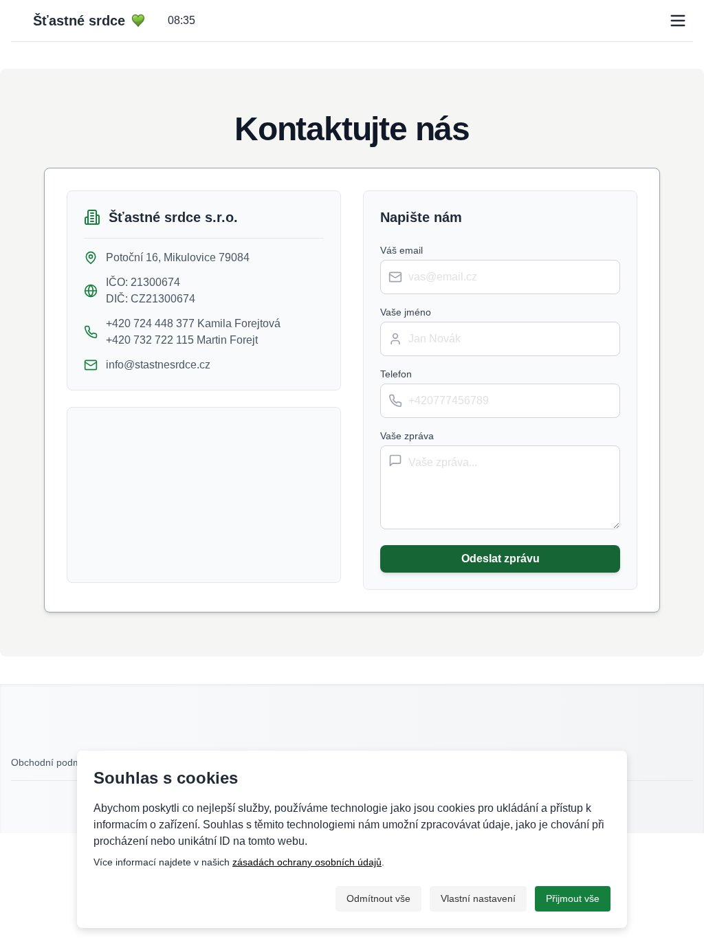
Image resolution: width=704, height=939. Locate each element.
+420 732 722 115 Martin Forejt (182, 340)
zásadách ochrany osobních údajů (307, 862)
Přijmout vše (573, 898)
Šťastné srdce (79, 20)
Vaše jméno (405, 312)
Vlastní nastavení (478, 898)
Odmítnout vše (378, 898)
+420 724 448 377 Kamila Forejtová (193, 323)
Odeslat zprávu (500, 558)
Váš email (401, 250)
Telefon (396, 373)
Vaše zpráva (407, 435)
